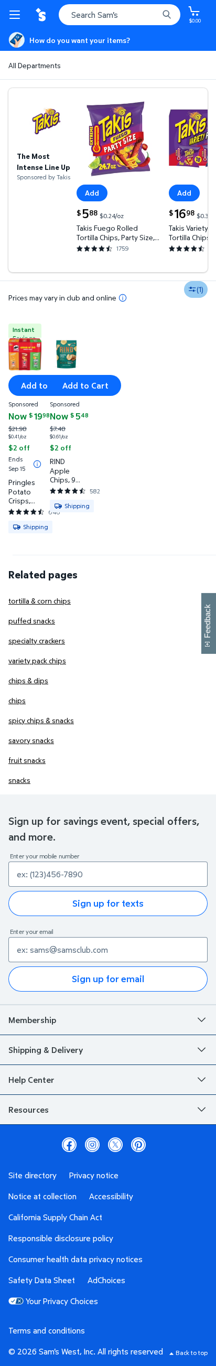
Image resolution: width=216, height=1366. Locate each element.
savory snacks (31, 740)
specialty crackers (36, 641)
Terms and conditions (46, 1330)
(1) (200, 289)
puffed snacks (31, 621)
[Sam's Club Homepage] (42, 14)
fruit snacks (27, 760)
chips (17, 700)
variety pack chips (37, 660)
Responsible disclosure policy (60, 1238)
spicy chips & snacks (41, 720)
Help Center (31, 1079)
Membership (32, 1020)
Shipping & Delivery (45, 1050)
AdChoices (106, 1280)
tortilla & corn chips (39, 601)
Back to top (192, 1352)
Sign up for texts (108, 903)
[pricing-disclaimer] (122, 298)
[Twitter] (115, 1144)
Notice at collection (42, 1196)
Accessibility (111, 1196)
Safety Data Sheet (41, 1280)
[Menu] (16, 14)
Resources (28, 1109)
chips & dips (28, 680)
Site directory (32, 1175)
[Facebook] (69, 1144)
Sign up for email (108, 978)
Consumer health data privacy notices (75, 1259)
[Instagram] (92, 1144)
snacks (19, 780)
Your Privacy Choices (62, 1301)
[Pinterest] (138, 1144)
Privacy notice (93, 1175)
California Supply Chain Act (55, 1217)
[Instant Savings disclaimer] (37, 464)
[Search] (166, 14)
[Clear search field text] (153, 14)
